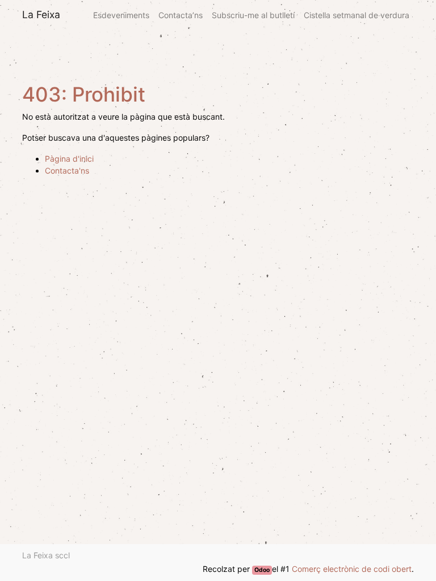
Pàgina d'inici (69, 158)
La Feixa (41, 14)
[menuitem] (121, 15)
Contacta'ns (67, 170)
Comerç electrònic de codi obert (352, 569)
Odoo (262, 570)
